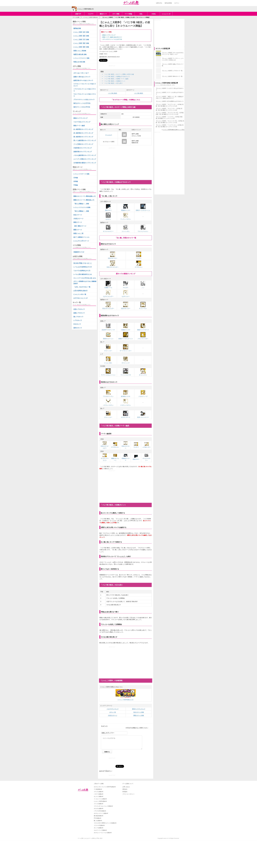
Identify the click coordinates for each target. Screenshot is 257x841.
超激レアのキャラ (79, 313)
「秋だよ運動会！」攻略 (81, 211)
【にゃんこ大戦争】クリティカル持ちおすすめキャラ (170, 93)
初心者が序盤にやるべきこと (82, 263)
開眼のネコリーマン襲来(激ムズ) (83, 200)
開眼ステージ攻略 (138, 715)
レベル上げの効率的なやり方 (82, 267)
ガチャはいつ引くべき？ (81, 73)
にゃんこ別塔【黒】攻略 (81, 43)
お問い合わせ (126, 787)
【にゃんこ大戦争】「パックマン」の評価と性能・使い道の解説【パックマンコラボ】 (170, 117)
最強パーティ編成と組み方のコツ (112, 37)
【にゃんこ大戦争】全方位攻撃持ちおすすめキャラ (170, 101)
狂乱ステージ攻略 (138, 712)
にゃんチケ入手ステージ (81, 241)
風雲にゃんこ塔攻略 (79, 50)
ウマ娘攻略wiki (98, 789)
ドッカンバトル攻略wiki (100, 799)
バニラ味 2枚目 (112, 93)
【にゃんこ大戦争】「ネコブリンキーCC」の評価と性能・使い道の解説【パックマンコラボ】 (170, 113)
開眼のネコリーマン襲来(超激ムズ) (84, 196)
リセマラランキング (112, 709)
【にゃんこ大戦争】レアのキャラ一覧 (172, 70)
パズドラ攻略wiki (98, 794)
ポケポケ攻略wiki (98, 808)
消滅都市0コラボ (78, 252)
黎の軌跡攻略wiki (98, 815)
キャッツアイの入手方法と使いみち (84, 278)
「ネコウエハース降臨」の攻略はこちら (125, 100)
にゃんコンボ (166, 14)
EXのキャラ (77, 324)
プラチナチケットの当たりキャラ (84, 99)
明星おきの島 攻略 (79, 62)
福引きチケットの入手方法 (81, 103)
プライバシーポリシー (128, 794)
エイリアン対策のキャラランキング (84, 159)
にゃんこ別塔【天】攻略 (81, 39)
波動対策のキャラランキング (82, 151)
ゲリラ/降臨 (128, 14)
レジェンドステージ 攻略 (81, 174)
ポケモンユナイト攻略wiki (101, 813)
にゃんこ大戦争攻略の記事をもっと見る (173, 129)
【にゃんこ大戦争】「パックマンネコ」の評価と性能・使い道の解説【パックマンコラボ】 (170, 125)
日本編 (75, 177)
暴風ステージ (77, 222)
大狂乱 (153, 14)
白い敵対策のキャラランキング (83, 129)
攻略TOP (78, 14)
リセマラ (90, 14)
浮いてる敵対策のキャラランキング (84, 140)
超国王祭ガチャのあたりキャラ (83, 80)
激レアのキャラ (78, 316)
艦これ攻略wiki (98, 820)
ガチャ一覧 (112, 712)
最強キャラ (103, 14)
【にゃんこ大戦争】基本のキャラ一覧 (172, 76)
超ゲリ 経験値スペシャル (81, 237)
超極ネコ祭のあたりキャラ (81, 76)
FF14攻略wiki (97, 818)
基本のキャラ (77, 328)
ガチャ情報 (115, 14)
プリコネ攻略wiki (98, 803)
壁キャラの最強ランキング (125, 274)
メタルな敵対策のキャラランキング (84, 155)
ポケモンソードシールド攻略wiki (103, 832)
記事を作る (159, 3)
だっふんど (108, 135)
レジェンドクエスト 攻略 (81, 58)
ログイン (176, 3)
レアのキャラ (77, 320)
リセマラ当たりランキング (81, 122)
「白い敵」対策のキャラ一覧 (125, 238)
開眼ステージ (77, 229)
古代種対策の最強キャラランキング (84, 163)
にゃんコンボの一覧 (79, 294)
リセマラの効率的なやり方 (81, 270)
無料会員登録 (168, 3)
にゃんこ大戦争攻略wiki (100, 801)
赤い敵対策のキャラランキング (83, 133)
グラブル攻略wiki (98, 791)
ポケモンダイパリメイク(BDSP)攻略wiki (105, 787)
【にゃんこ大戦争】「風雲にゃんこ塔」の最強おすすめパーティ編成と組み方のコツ (170, 97)
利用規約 (128, 728)
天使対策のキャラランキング (82, 148)
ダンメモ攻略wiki (98, 828)
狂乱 (141, 14)
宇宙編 (75, 185)
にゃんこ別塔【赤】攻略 (81, 32)
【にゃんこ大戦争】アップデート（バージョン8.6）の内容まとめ (173, 59)
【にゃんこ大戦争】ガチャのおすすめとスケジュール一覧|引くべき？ (173, 53)
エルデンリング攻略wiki (100, 830)
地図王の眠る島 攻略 (80, 54)
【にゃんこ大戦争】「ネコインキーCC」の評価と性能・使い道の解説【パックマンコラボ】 (170, 121)
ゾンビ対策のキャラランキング (83, 144)
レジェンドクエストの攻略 (81, 207)
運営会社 (124, 789)
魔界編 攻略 (77, 28)
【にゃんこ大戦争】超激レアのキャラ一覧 (173, 64)
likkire (105, 54)
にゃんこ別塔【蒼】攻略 (81, 36)
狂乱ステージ (77, 215)
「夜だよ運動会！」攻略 (81, 203)
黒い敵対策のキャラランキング (83, 137)
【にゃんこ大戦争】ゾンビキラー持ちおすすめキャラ (170, 89)
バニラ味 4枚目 (138, 93)
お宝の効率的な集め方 (80, 290)
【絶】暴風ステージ (79, 226)
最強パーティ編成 (79, 125)
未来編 (75, 181)
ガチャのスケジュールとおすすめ (112, 39)
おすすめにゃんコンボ (80, 298)
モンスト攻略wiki (98, 796)
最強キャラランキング (108, 35)
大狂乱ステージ (112, 715)
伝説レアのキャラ (79, 309)
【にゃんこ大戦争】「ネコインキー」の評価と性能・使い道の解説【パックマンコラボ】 (169, 109)
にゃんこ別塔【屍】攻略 (81, 47)
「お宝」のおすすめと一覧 (81, 287)
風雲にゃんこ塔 (78, 233)
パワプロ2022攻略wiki (100, 811)
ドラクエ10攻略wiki (99, 825)
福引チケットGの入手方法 (81, 107)
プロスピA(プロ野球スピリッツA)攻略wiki (105, 823)
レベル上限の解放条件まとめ (82, 274)
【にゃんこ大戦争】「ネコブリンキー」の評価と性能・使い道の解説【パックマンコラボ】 (170, 105)
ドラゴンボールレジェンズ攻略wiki (103, 806)
